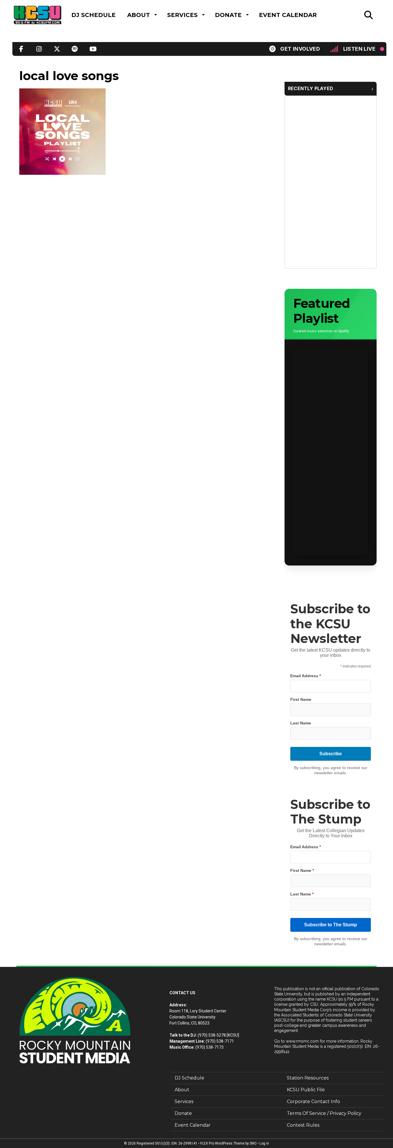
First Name (300, 699)
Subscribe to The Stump (330, 924)
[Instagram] (39, 49)
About (138, 15)
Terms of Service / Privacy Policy (324, 1113)
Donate (228, 15)
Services (182, 15)
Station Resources (308, 1078)
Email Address (305, 675)
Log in (264, 1143)
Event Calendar (288, 15)
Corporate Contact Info (313, 1101)
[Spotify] (75, 49)
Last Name (300, 723)
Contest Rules (303, 1125)
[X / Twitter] (57, 49)
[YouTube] (92, 49)
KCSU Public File (306, 1089)
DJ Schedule (93, 15)
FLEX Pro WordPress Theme (222, 1143)
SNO (253, 1143)
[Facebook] (21, 49)
